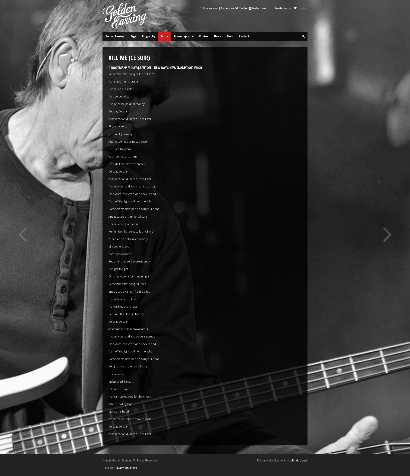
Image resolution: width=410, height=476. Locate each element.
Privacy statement (125, 468)
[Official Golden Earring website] (125, 26)
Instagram (258, 8)
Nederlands (283, 8)
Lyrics (164, 36)
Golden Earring (114, 36)
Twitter (243, 8)
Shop (230, 36)
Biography (148, 36)
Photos (203, 36)
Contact (244, 36)
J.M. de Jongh (299, 460)
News (217, 36)
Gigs (133, 36)
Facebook (227, 8)
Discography (182, 36)
